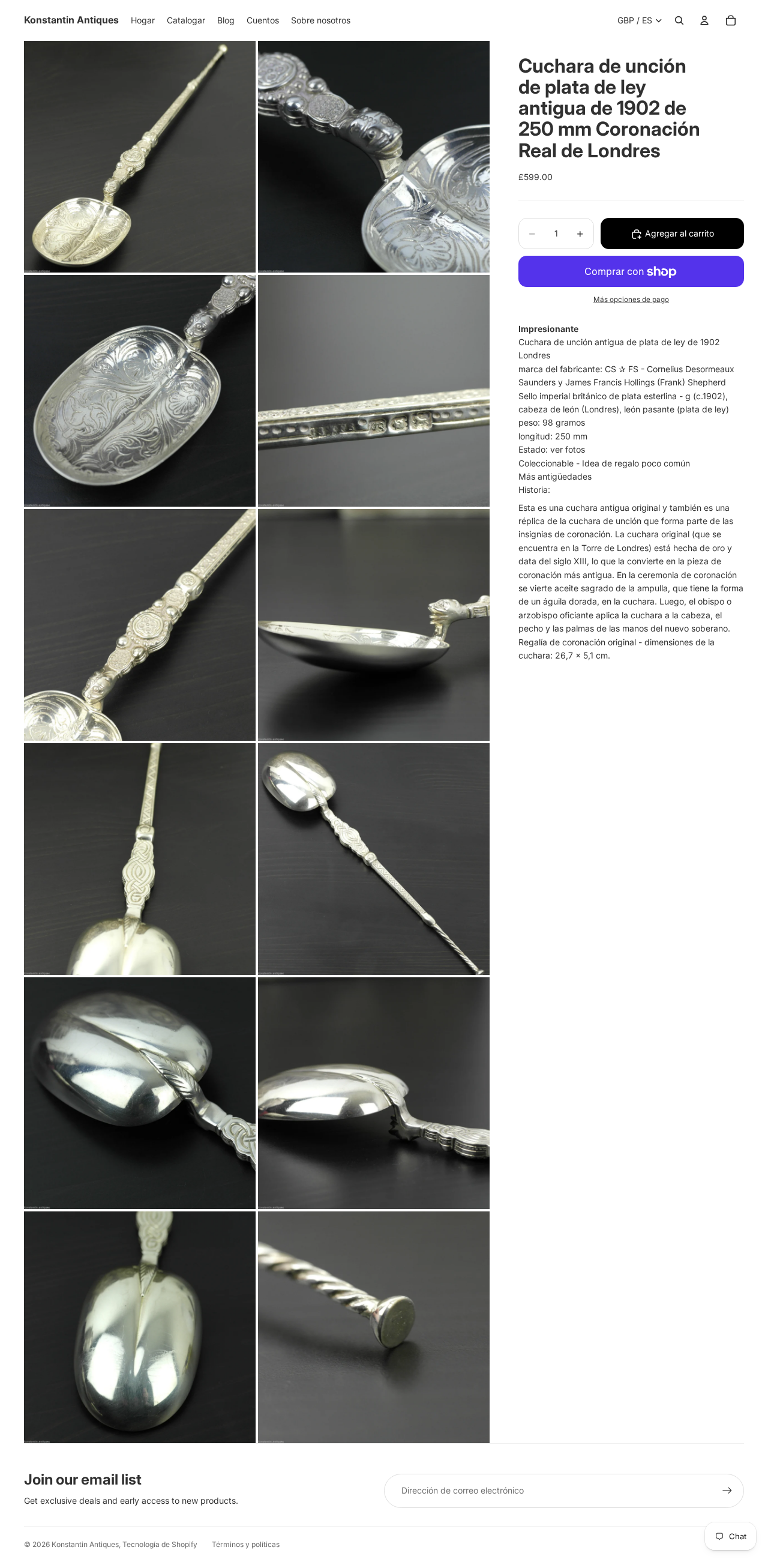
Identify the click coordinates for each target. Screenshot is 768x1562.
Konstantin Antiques (85, 1544)
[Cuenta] (704, 20)
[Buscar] (679, 20)
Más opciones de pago (631, 300)
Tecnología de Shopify (159, 1544)
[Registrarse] (727, 1490)
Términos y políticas (246, 1544)
